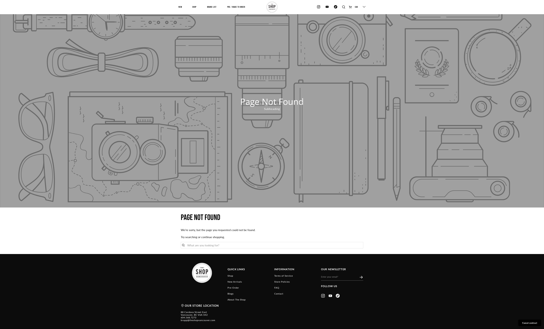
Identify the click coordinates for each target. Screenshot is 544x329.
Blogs (231, 293)
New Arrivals (235, 281)
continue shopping (212, 237)
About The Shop (237, 299)
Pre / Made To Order (236, 7)
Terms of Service (283, 275)
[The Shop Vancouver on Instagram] (318, 8)
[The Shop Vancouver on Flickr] (336, 8)
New (180, 7)
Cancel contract (529, 323)
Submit (362, 277)
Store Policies (282, 281)
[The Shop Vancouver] (272, 7)
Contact (278, 293)
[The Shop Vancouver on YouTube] (327, 8)
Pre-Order (233, 287)
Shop (230, 275)
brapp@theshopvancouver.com (198, 320)
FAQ (276, 287)
